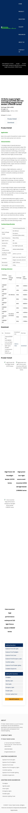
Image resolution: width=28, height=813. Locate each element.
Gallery (21, 27)
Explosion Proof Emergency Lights (14, 658)
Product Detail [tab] (12, 119)
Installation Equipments (11, 668)
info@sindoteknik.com (9, 752)
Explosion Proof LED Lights (12, 648)
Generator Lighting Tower (11, 694)
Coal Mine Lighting (10, 662)
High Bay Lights (9, 680)
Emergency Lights (10, 687)
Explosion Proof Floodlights (12, 652)
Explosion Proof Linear (11, 655)
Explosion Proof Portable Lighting (13, 665)
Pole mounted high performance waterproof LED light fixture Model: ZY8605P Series (9, 620)
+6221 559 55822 (8, 749)
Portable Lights (9, 690)
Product (21, 11)
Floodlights (8, 115)
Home (20, 4)
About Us (21, 42)
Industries (22, 19)
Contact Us (21, 51)
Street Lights (8, 684)
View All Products (14, 699)
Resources (22, 34)
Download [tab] (11, 122)
